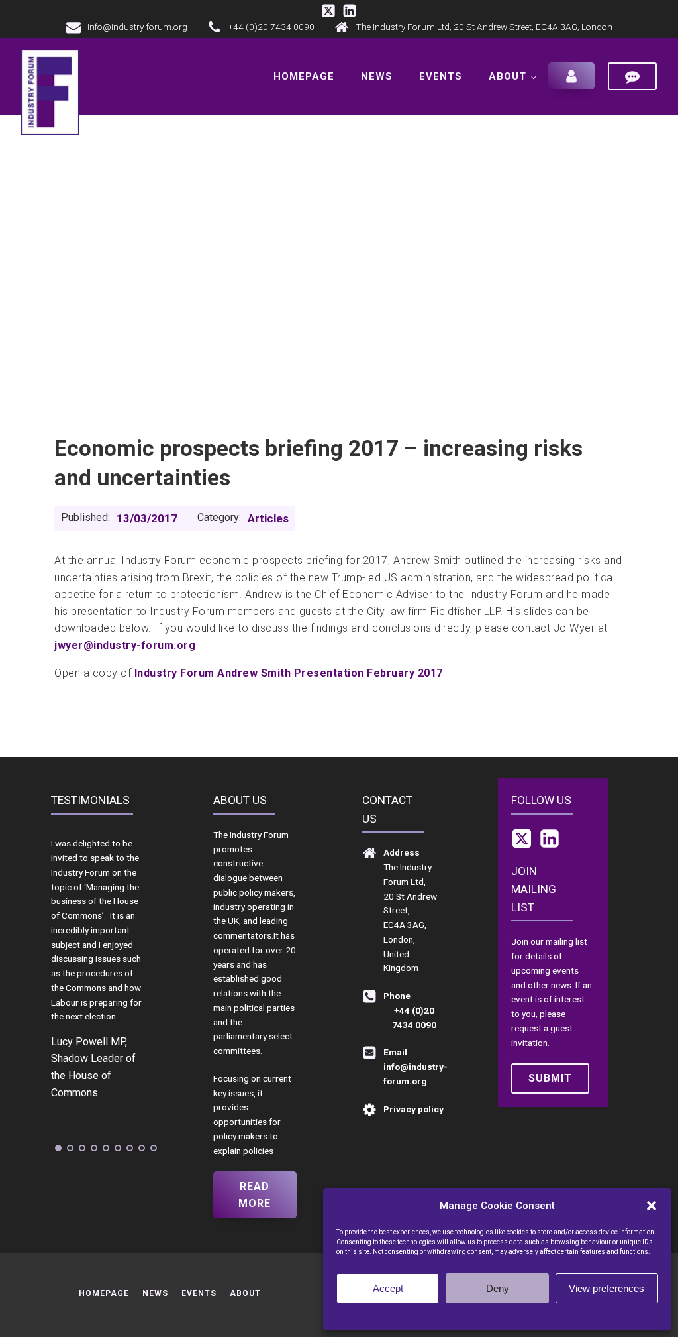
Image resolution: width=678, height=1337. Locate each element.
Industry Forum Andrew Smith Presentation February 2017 (288, 673)
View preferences (606, 1288)
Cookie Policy (471, 1314)
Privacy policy (523, 1314)
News (377, 76)
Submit (550, 1078)
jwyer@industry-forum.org (124, 645)
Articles (268, 518)
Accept (388, 1288)
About (507, 76)
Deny (497, 1288)
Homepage (303, 76)
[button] (651, 1205)
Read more (254, 1195)
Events (440, 76)
